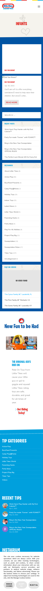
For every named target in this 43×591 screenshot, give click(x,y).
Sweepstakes (10, 241)
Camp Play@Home (12, 189)
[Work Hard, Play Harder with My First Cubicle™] (5, 506)
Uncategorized (10, 259)
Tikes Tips (9, 253)
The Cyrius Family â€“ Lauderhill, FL (18, 294)
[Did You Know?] (21, 77)
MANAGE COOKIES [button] (9, 585)
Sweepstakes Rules (12, 247)
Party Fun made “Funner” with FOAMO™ (20, 137)
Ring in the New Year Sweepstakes (18, 143)
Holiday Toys (9, 194)
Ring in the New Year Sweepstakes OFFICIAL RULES (18, 150)
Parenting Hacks (11, 218)
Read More (11, 102)
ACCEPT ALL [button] (21, 585)
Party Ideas (9, 224)
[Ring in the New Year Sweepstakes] (5, 522)
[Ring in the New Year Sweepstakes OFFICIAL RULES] (5, 529)
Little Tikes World (11, 212)
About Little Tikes (11, 171)
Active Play (9, 177)
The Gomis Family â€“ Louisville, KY (18, 306)
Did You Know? (10, 70)
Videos (4, 480)
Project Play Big (11, 235)
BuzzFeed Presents (12, 183)
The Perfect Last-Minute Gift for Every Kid (21, 157)
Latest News (9, 206)
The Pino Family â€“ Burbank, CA (17, 300)
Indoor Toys (9, 200)
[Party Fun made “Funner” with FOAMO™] (5, 514)
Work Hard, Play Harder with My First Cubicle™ (19, 130)
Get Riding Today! (22, 411)
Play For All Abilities (12, 229)
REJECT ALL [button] (34, 585)
